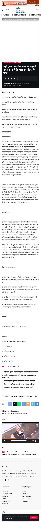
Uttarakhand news (31, 396)
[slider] (19, 440)
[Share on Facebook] (8, 78)
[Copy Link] (33, 404)
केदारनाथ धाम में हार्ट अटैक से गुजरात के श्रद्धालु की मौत (19, 384)
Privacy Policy (23, 516)
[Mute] (33, 441)
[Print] (17, 78)
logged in (13, 413)
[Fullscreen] (36, 441)
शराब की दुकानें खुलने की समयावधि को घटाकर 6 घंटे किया (19, 381)
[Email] (14, 78)
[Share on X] (11, 78)
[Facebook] (2, 480)
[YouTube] (5, 480)
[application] (20, 432)
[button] (34, 517)
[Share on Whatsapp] (19, 404)
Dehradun (14, 396)
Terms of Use (8, 518)
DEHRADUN (7, 62)
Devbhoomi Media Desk (10, 83)
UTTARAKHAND (16, 62)
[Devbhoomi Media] (20, 10)
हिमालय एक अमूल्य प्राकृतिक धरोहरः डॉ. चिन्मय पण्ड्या (18, 387)
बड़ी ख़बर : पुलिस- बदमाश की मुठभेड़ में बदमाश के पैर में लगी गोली (21, 372)
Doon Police (21, 396)
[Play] (5, 441)
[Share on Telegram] (24, 404)
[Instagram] (9, 480)
